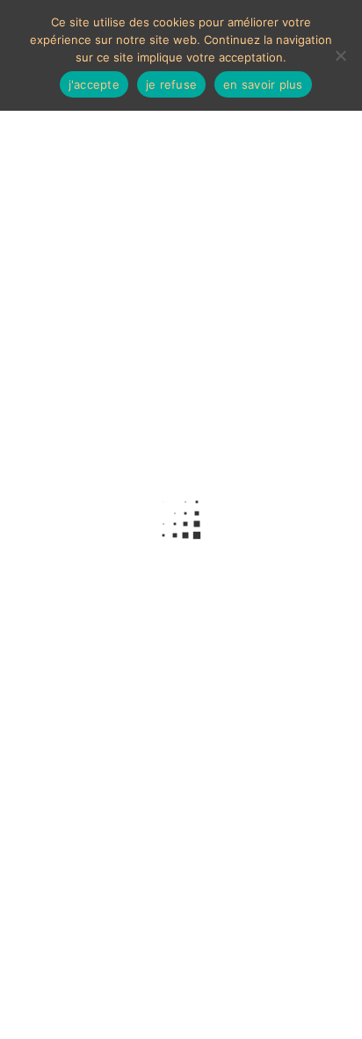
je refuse (171, 84)
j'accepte (94, 84)
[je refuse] (340, 55)
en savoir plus (263, 84)
